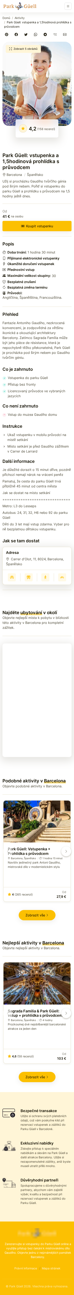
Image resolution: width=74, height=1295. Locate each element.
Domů (6, 18)
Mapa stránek (51, 1268)
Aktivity (20, 18)
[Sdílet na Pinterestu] (7, 34)
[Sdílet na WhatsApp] (36, 34)
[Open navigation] (68, 6)
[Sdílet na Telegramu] (46, 34)
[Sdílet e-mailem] (65, 34)
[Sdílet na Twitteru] (26, 34)
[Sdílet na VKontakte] (56, 34)
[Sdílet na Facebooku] (17, 34)
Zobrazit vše (35, 915)
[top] (64, 1285)
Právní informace (25, 1268)
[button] (37, 84)
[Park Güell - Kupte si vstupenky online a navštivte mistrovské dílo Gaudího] (19, 6)
